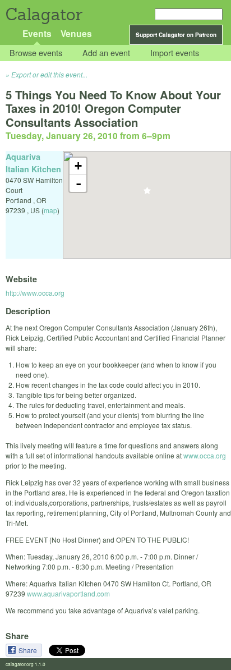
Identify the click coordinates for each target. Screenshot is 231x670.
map (50, 210)
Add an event (106, 53)
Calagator (43, 14)
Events (37, 33)
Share (29, 650)
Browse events (36, 53)
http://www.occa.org (35, 292)
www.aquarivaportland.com (68, 593)
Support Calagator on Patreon (176, 35)
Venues (76, 33)
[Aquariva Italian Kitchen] (147, 193)
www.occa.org (204, 455)
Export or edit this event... (49, 74)
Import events (174, 53)
